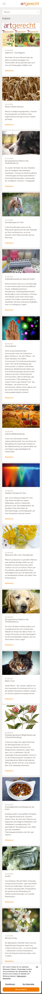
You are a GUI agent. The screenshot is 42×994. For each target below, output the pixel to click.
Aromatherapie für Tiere (14, 222)
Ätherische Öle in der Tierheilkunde (19, 555)
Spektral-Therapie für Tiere (15, 493)
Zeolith (7, 876)
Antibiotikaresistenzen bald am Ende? (20, 279)
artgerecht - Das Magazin (15, 53)
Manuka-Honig (11, 938)
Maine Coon (10, 681)
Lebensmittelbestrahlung (15, 434)
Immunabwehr (10, 346)
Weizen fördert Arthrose (14, 107)
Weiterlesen (9, 71)
